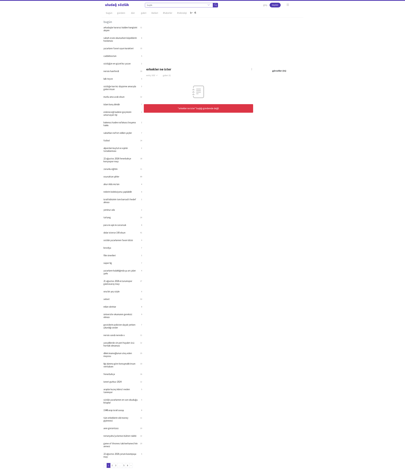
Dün (133, 12)
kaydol (275, 5)
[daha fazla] (288, 5)
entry (150, 75)
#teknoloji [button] (182, 12)
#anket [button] (154, 12)
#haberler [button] (167, 12)
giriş (265, 4)
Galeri (143, 12)
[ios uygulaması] (195, 13)
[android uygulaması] (191, 13)
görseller (277, 70)
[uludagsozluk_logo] (117, 5)
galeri (167, 75)
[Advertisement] (223, 40)
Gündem (121, 12)
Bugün (109, 12)
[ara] (215, 5)
